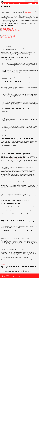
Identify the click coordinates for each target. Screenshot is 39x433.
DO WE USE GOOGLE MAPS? (5, 31)
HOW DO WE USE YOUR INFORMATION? (7, 28)
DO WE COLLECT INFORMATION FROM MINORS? (8, 36)
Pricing (12, 3)
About (35, 3)
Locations (30, 3)
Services (7, 3)
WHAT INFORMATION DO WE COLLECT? (7, 27)
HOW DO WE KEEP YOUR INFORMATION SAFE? (8, 35)
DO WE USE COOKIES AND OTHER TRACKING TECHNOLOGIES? (10, 30)
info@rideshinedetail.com (28, 12)
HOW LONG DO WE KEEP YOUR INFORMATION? (8, 34)
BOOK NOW (18, 3)
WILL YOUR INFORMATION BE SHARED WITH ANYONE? (9, 29)
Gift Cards (24, 3)
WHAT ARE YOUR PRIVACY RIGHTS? (6, 37)
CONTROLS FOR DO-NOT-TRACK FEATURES (7, 38)
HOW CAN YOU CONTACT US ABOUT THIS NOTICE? (8, 42)
